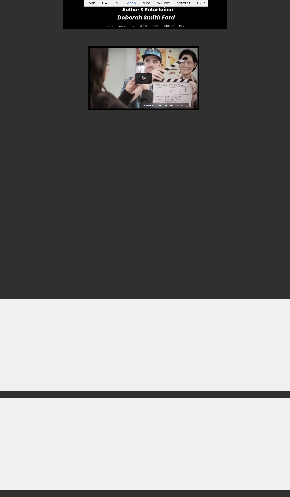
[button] (193, 105)
